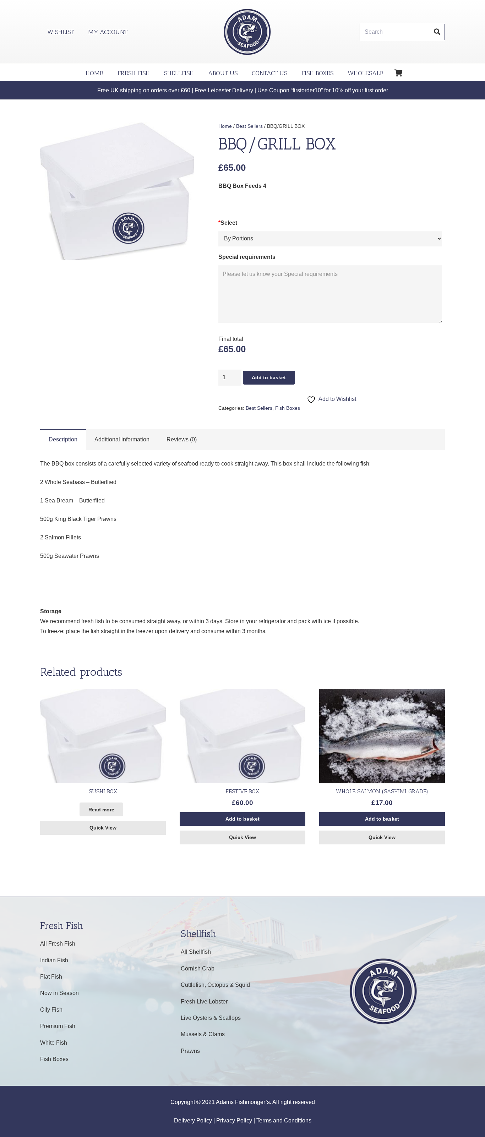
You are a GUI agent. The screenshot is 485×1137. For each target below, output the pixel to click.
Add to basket (269, 377)
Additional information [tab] (121, 439)
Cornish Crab (197, 968)
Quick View (102, 828)
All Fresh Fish (57, 944)
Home (225, 126)
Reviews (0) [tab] (182, 439)
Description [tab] (63, 439)
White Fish (53, 1043)
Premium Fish (57, 1026)
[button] (182, 133)
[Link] (247, 32)
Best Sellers (249, 126)
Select (227, 223)
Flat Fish (51, 977)
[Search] (437, 32)
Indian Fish (54, 960)
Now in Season (59, 993)
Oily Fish (51, 1010)
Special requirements (247, 257)
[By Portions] (330, 239)
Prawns (190, 1051)
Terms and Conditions (283, 1120)
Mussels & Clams (203, 1034)
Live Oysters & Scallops (211, 1018)
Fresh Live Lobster (204, 1002)
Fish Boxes (287, 408)
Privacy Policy (234, 1120)
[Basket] (398, 73)
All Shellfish (196, 952)
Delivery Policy (193, 1120)
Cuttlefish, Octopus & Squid (215, 985)
